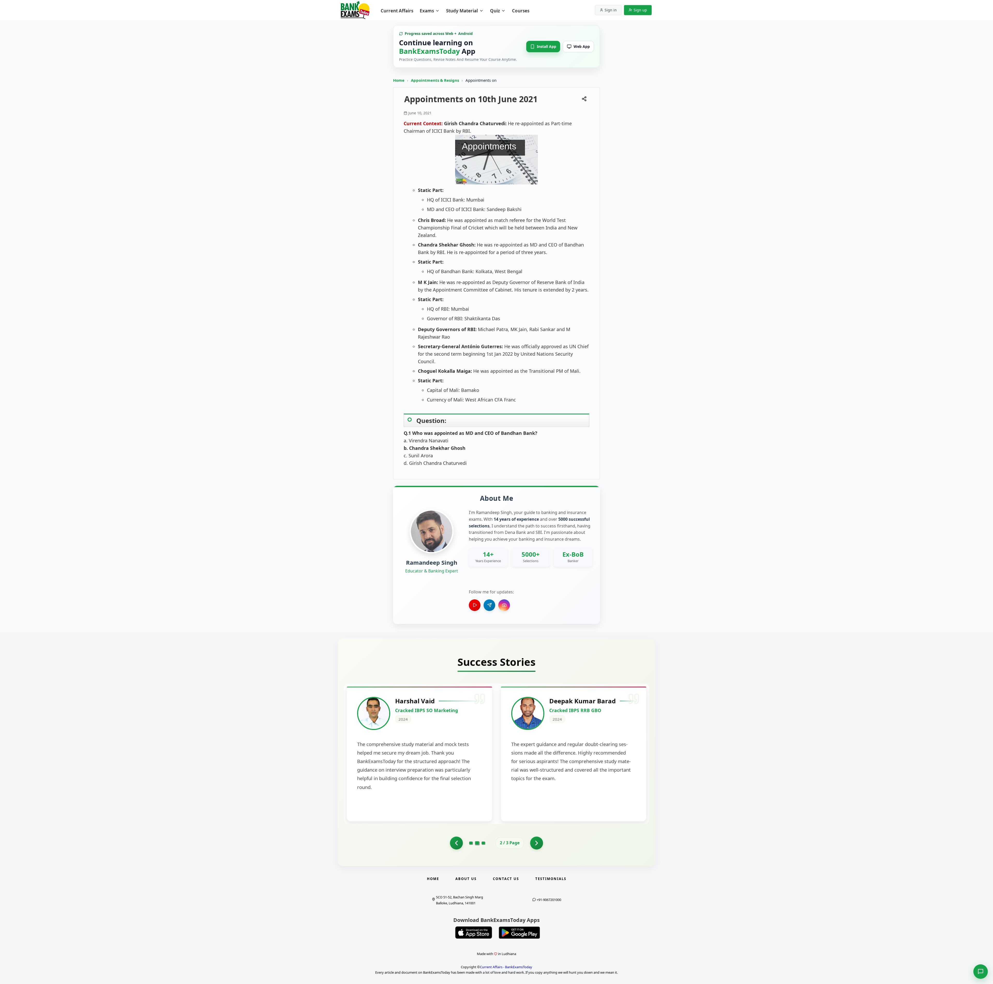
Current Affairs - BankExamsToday (506, 967)
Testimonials (550, 878)
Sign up (640, 10)
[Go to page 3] (483, 843)
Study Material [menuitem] (462, 11)
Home (398, 80)
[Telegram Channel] (489, 605)
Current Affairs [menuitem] (397, 11)
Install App (546, 46)
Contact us (506, 878)
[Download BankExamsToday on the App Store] (473, 932)
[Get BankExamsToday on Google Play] (519, 932)
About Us (466, 878)
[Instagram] (504, 605)
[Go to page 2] (477, 843)
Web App (582, 46)
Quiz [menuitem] (495, 11)
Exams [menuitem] (427, 11)
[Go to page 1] (456, 843)
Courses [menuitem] (520, 11)
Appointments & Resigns (435, 80)
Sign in (611, 10)
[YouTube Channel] (474, 605)
